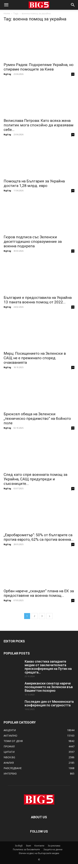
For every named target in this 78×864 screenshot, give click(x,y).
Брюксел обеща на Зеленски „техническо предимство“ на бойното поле (37, 418)
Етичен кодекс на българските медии (39, 853)
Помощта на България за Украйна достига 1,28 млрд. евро (34, 183)
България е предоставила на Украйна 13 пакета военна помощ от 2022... (38, 299)
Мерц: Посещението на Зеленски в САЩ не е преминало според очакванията (35, 358)
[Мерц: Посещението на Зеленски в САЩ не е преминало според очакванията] (39, 331)
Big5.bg (7, 74)
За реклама (54, 845)
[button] (6, 5)
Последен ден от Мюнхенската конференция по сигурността (49, 703)
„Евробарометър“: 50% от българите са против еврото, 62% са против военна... (39, 537)
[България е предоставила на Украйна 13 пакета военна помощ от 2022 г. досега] (39, 275)
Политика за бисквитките (26, 849)
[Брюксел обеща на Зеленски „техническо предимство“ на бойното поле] (39, 392)
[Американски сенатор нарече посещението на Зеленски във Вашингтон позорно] (13, 688)
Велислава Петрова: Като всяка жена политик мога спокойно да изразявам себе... (38, 125)
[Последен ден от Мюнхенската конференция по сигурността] (13, 706)
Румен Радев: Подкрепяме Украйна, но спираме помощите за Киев (38, 67)
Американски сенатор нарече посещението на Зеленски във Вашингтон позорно (49, 686)
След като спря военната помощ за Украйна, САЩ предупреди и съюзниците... (35, 479)
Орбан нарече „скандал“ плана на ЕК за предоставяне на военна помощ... (39, 593)
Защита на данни (52, 849)
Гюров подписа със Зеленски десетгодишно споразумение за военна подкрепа (33, 241)
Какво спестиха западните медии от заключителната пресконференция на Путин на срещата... (48, 667)
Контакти (39, 845)
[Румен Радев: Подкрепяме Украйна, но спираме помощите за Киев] (39, 42)
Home (7, 13)
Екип (28, 845)
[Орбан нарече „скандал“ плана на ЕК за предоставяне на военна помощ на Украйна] (39, 569)
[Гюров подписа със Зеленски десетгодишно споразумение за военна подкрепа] (39, 215)
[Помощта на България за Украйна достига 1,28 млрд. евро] (39, 159)
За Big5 (19, 845)
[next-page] (49, 616)
